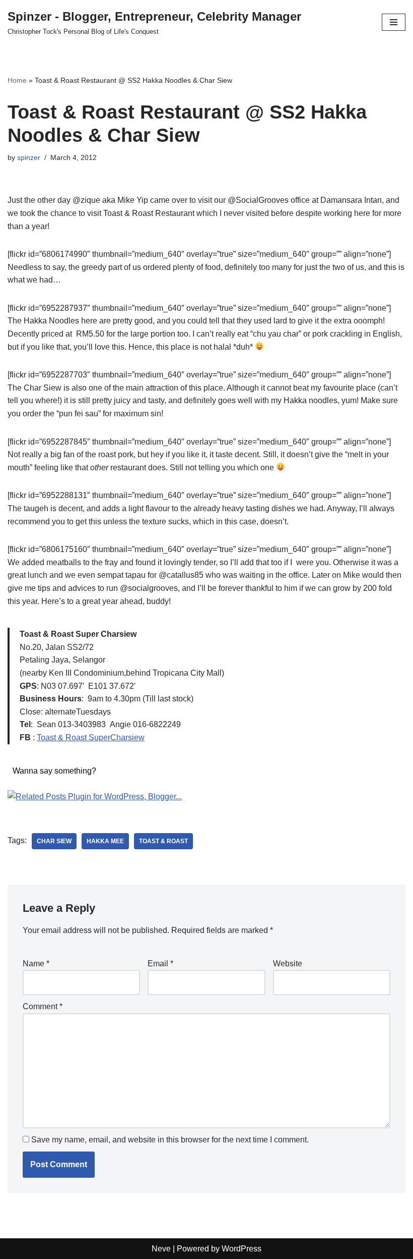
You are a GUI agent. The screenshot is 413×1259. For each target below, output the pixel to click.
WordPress (241, 1248)
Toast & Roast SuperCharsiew (91, 737)
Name (36, 963)
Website (287, 963)
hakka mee (105, 841)
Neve (161, 1248)
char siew (54, 841)
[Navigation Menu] (393, 22)
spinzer (28, 157)
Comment (42, 1006)
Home (17, 80)
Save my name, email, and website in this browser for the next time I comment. (170, 1139)
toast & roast (163, 841)
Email (160, 963)
